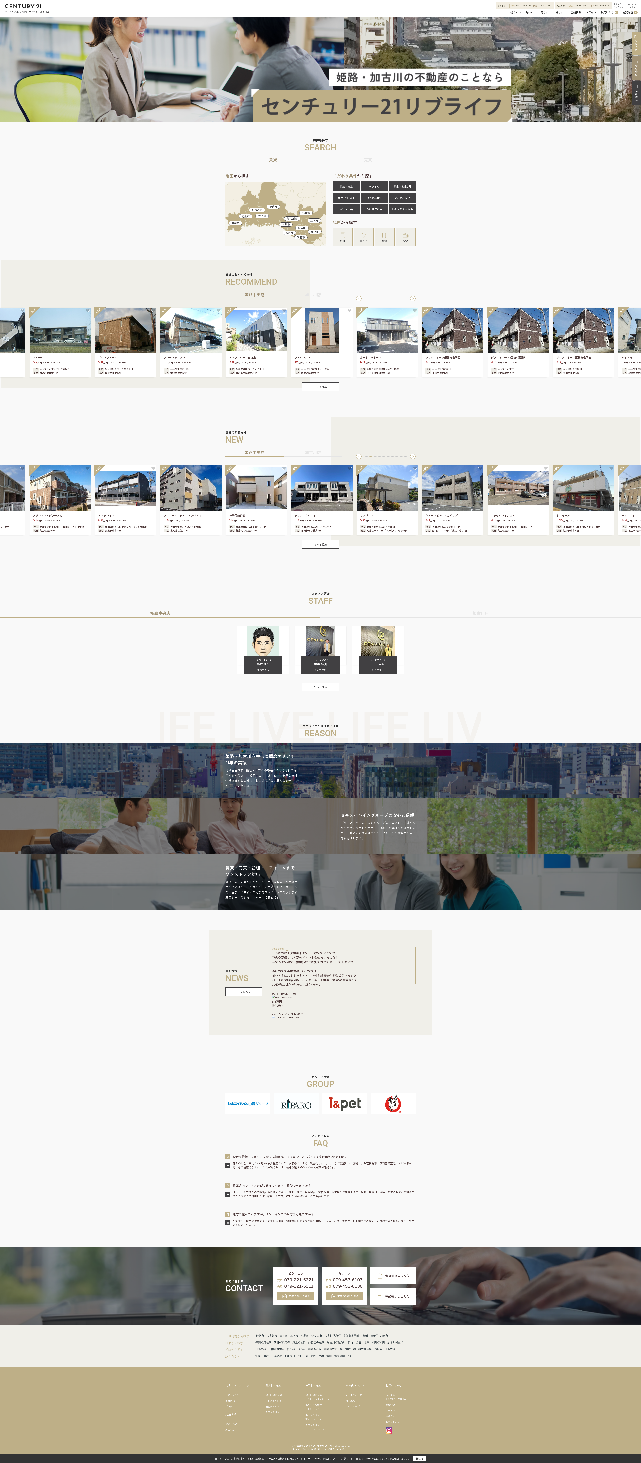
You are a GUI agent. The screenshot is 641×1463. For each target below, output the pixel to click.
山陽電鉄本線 (277, 1349)
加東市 (384, 1335)
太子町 (262, 216)
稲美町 (302, 228)
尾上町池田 (299, 1342)
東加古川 (289, 1356)
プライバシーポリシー (357, 1394)
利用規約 (350, 1400)
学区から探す (272, 1412)
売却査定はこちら (397, 1296)
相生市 (246, 216)
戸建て (308, 1398)
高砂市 (286, 224)
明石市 (301, 237)
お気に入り (609, 12)
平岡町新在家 (263, 1342)
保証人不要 (346, 209)
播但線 (291, 1349)
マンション (319, 1398)
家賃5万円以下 (346, 198)
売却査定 (636, 95)
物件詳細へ (278, 1005)
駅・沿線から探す (274, 1394)
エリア (364, 241)
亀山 (329, 1356)
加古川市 (292, 218)
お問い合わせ (393, 1422)
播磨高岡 (339, 1356)
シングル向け (402, 198)
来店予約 (636, 45)
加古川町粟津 (395, 1342)
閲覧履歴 (630, 12)
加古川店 (230, 1429)
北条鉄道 (390, 1349)
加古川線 (350, 1349)
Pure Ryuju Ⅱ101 (284, 993)
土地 (328, 1398)
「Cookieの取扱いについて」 (376, 1459)
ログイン (591, 12)
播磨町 (289, 233)
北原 (366, 1342)
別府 (350, 1356)
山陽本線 (260, 1349)
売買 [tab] (368, 160)
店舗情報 (576, 12)
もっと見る (320, 387)
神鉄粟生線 (365, 1349)
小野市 (306, 213)
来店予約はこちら (299, 1296)
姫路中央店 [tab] (255, 294)
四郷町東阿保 (282, 1342)
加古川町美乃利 (336, 1342)
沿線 (342, 241)
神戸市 (315, 232)
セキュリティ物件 (402, 209)
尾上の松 (310, 1356)
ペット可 (374, 186)
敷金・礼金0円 (402, 186)
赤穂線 (378, 1349)
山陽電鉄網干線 (333, 1349)
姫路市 (273, 207)
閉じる (419, 1458)
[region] (344, 982)
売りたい (546, 12)
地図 (384, 241)
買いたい (530, 12)
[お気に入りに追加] (22, 311)
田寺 (350, 1342)
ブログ (228, 1406)
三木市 (314, 220)
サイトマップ (353, 1406)
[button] (359, 298)
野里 (358, 1342)
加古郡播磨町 (333, 1335)
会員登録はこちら (397, 1275)
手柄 (321, 1356)
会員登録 (636, 70)
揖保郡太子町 (351, 1335)
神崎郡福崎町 (370, 1335)
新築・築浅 (346, 186)
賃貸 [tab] (273, 160)
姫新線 (302, 1349)
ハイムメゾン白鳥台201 (287, 1014)
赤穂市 (235, 223)
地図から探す (272, 1406)
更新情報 (230, 1400)
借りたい (515, 12)
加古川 (267, 1356)
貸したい (561, 12)
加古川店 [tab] (313, 294)
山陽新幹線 (315, 1349)
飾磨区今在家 (316, 1342)
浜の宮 (278, 1356)
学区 (405, 241)
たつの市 (257, 210)
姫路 (258, 1356)
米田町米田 (378, 1342)
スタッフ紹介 (232, 1394)
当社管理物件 (374, 209)
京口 (300, 1356)
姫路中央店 (231, 1423)
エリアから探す (273, 1400)
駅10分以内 (374, 198)
